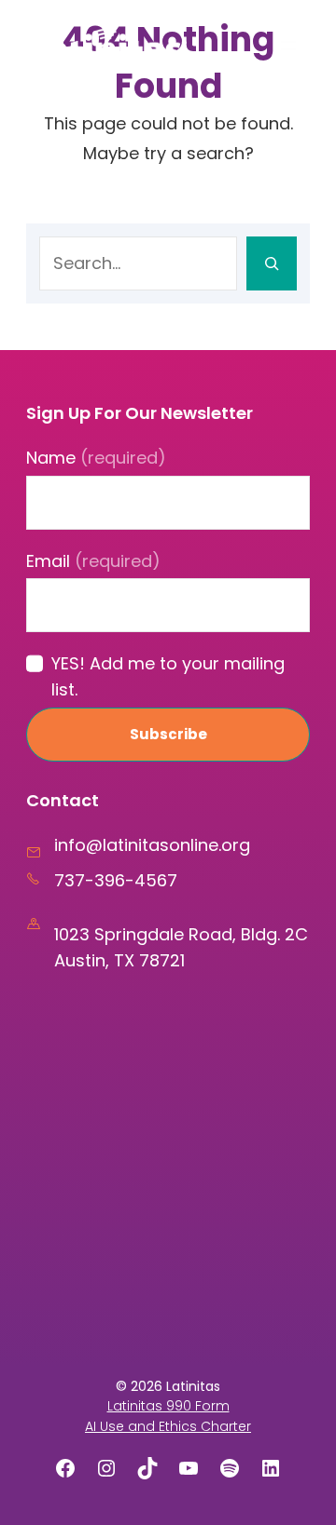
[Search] (271, 263)
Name (96, 457)
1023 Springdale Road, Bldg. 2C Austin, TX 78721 (181, 947)
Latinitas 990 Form (168, 1406)
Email (93, 561)
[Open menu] (288, 45)
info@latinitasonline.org (152, 845)
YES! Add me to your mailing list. (168, 676)
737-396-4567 (115, 880)
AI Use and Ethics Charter (168, 1426)
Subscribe (168, 734)
